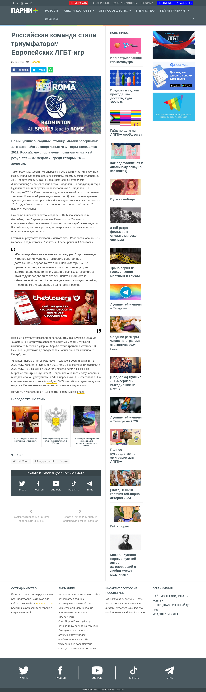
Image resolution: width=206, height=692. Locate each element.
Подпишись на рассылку (175, 3)
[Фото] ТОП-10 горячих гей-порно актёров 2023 (125, 494)
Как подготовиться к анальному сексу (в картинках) (126, 167)
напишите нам (44, 603)
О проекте (103, 3)
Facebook (23, 69)
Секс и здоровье (77, 10)
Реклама (147, 3)
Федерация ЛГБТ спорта (52, 461)
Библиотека (145, 10)
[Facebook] (14, 3)
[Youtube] (22, 3)
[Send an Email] (26, 3)
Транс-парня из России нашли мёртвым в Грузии (125, 272)
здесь (80, 391)
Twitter (41, 69)
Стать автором (127, 3)
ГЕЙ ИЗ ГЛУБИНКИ (173, 10)
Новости (52, 10)
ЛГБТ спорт (22, 461)
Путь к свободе (122, 199)
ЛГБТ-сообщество (113, 10)
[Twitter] (18, 3)
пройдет (52, 381)
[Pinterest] (31, 3)
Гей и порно (119, 526)
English (51, 19)
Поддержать (78, 3)
